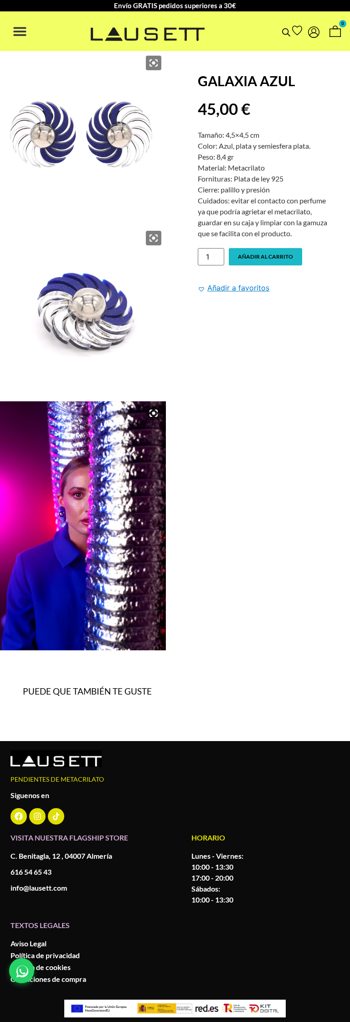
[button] (20, 31)
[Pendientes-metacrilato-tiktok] (56, 816)
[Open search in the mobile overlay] (286, 32)
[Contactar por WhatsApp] (21, 970)
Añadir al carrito (265, 256)
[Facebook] (18, 816)
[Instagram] (37, 816)
